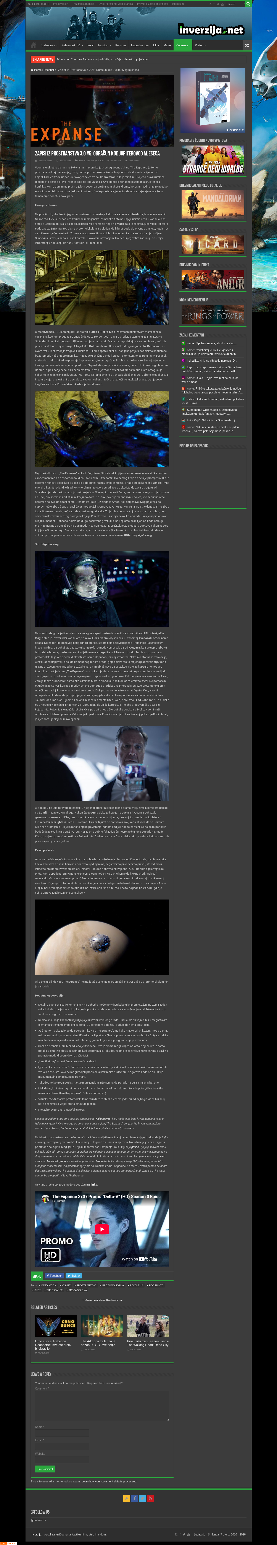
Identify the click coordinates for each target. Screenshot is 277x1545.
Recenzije (182, 45)
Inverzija (36, 1534)
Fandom (103, 45)
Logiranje (199, 1534)
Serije (94, 160)
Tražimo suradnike (83, 3)
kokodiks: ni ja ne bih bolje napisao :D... (212, 360)
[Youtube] (222, 4)
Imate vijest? (60, 3)
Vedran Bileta (45, 160)
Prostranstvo (86, 1285)
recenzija (136, 1285)
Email (39, 1440)
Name (39, 1427)
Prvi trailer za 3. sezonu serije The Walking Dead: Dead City (148, 1343)
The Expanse (55, 1290)
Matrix (167, 45)
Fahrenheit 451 (71, 45)
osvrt (66, 1285)
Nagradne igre (139, 45)
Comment (42, 1388)
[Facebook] (214, 4)
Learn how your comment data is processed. (109, 1481)
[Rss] (210, 4)
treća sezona (78, 1290)
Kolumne (120, 45)
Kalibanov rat (114, 1300)
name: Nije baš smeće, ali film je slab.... (212, 343)
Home (33, 44)
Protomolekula (113, 1285)
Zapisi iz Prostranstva (109, 160)
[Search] (248, 4)
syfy (37, 1290)
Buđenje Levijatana (93, 1300)
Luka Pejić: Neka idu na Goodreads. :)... (212, 420)
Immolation (48, 1285)
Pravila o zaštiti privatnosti (152, 3)
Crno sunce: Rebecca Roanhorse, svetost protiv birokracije (91, 59)
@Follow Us (40, 1512)
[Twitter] (218, 4)
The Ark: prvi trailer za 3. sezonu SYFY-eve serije (98, 1343)
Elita (156, 45)
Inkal (90, 45)
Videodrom (48, 45)
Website (40, 1453)
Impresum (178, 3)
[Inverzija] (139, 23)
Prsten (199, 45)
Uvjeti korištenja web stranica (115, 3)
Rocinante (156, 1285)
